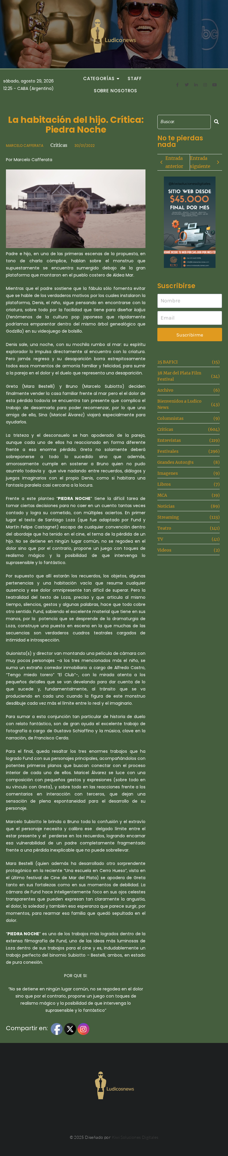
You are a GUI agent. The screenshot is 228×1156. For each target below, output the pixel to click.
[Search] (216, 122)
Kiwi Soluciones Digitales (135, 1137)
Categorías (99, 78)
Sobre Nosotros (115, 91)
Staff (135, 78)
